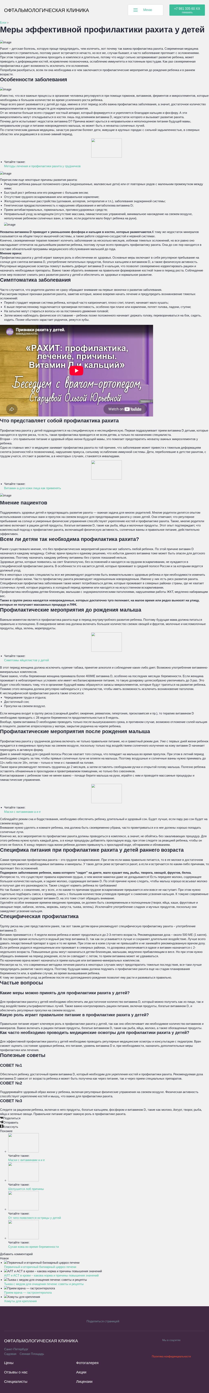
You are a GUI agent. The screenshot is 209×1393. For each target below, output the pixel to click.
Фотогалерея (87, 1363)
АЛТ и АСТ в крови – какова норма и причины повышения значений (51, 1275)
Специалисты (15, 1382)
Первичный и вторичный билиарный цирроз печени (40, 1267)
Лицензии (84, 1382)
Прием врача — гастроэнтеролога (28, 1292)
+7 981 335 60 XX (187, 8)
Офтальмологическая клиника (46, 10)
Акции (81, 1372)
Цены (8, 1363)
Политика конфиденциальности (171, 1356)
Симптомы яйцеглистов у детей (26, 660)
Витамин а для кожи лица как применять (32, 488)
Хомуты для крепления (20, 1301)
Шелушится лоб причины (26, 1189)
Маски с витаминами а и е (22, 811)
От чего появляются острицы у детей (34, 1217)
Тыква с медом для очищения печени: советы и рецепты (44, 1284)
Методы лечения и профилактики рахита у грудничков (42, 166)
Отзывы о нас (16, 1372)
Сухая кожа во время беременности (33, 1246)
